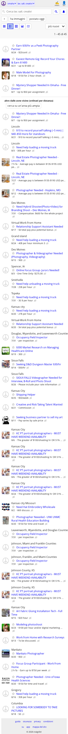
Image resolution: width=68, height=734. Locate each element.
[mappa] (28, 26)
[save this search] (64, 12)
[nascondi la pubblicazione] (30, 52)
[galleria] (22, 26)
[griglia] (16, 26)
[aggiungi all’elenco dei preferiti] (13, 45)
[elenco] (4, 26)
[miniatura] (10, 26)
